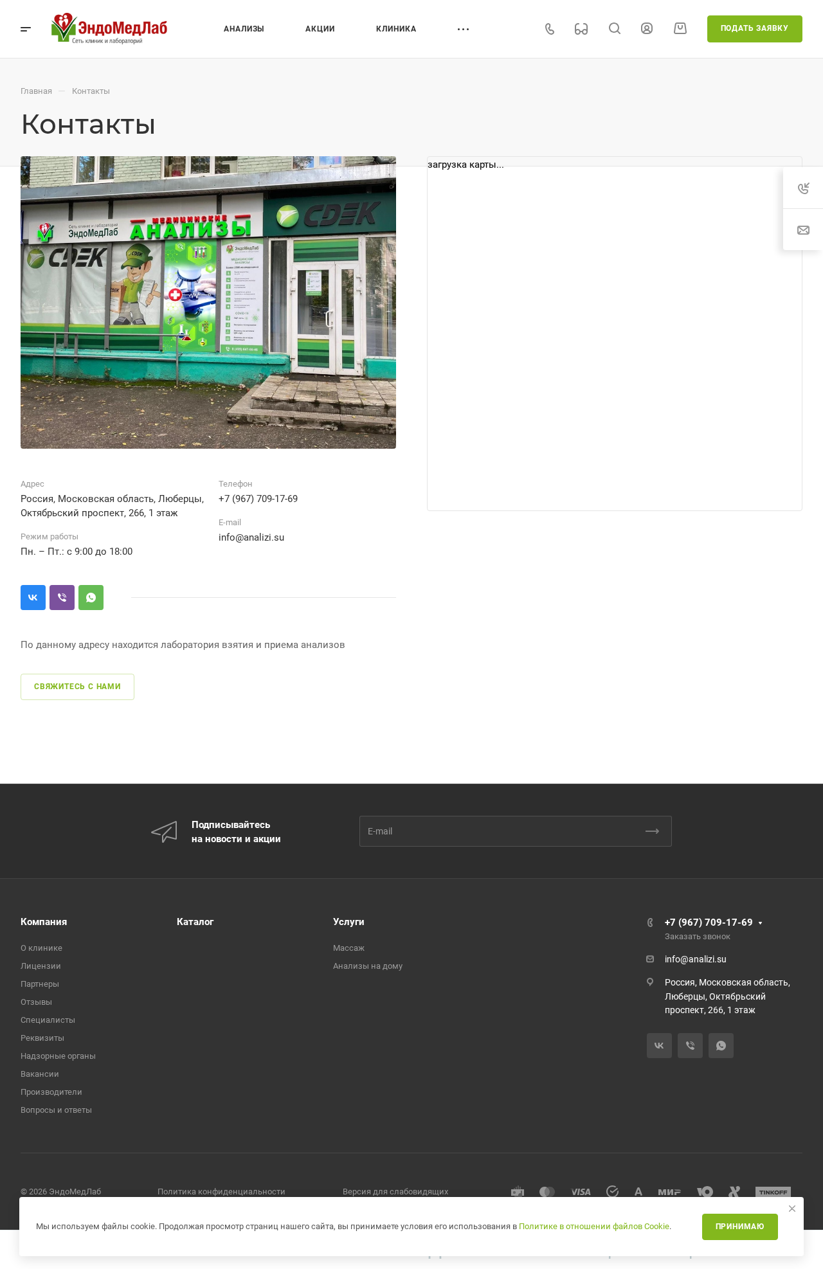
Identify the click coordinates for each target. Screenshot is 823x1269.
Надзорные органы (58, 1056)
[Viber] (62, 597)
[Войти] (647, 28)
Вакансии (40, 1074)
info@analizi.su (251, 537)
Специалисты (48, 1020)
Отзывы (36, 1002)
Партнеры (40, 984)
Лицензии (41, 966)
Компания (44, 922)
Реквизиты (42, 1038)
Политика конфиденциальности (221, 1191)
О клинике (41, 948)
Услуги (349, 922)
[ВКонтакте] (33, 597)
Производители (51, 1092)
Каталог (195, 922)
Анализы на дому (367, 966)
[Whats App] (91, 597)
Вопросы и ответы (56, 1110)
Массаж (349, 948)
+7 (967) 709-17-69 (258, 499)
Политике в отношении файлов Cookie (594, 1226)
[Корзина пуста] (680, 28)
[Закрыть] (792, 1208)
